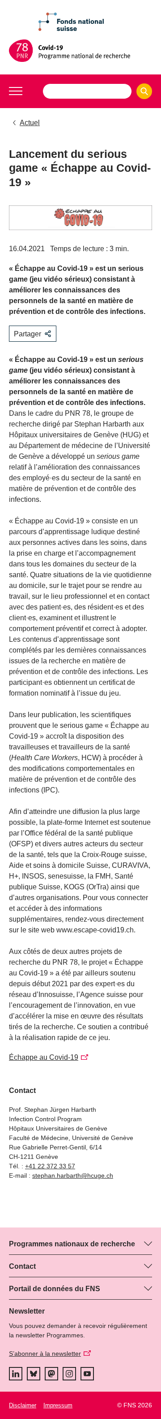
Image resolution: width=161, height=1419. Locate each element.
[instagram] (69, 1373)
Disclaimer (22, 1405)
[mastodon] (51, 1373)
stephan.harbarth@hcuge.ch (72, 1175)
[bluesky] (33, 1373)
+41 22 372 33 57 (50, 1166)
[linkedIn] (15, 1373)
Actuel (30, 122)
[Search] (144, 91)
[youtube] (87, 1373)
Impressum (57, 1405)
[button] (15, 91)
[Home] (80, 50)
